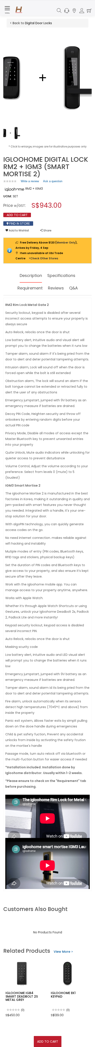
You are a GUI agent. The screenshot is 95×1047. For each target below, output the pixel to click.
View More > (63, 951)
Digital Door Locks (38, 23)
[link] (10, 181)
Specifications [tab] (61, 275)
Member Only (66, 242)
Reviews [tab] (56, 288)
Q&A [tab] (73, 288)
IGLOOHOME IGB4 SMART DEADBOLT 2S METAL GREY (22, 996)
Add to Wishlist (18, 230)
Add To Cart (47, 1041)
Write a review (30, 182)
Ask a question (52, 181)
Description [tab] (31, 275)
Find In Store (19, 223)
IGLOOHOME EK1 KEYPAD (63, 994)
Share (47, 230)
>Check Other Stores (43, 258)
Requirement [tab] (30, 288)
